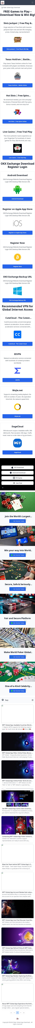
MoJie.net (17, 390)
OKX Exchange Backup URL (17, 276)
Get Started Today (17, 521)
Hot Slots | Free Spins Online (17, 95)
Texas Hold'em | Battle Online (17, 59)
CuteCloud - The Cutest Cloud (17, 317)
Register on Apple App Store (17, 209)
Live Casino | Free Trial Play (17, 131)
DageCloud (17, 426)
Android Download (17, 175)
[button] (14, 1012)
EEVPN (17, 354)
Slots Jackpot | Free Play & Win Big (18, 23)
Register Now (17, 242)
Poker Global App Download (11, 7)
